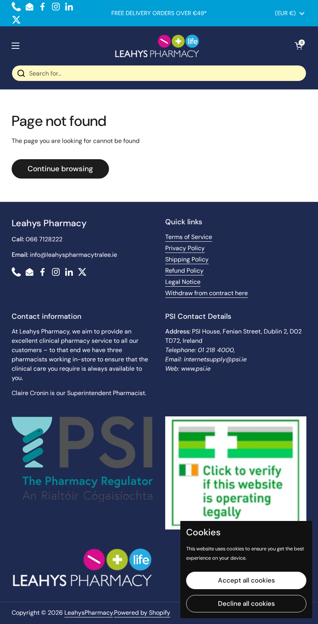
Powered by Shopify (142, 613)
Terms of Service (188, 237)
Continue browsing (60, 169)
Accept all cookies (246, 580)
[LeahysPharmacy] (157, 45)
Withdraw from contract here (206, 293)
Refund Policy (184, 270)
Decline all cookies (246, 603)
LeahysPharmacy (88, 613)
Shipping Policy (187, 259)
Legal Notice (182, 282)
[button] (298, 45)
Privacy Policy (185, 248)
